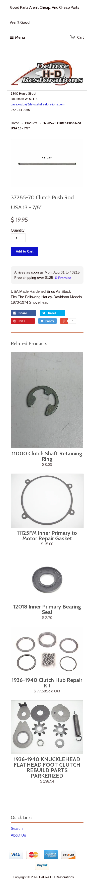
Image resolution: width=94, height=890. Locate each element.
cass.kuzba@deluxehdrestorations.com (37, 104)
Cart (80, 37)
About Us (18, 835)
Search (17, 828)
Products (31, 123)
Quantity (18, 230)
